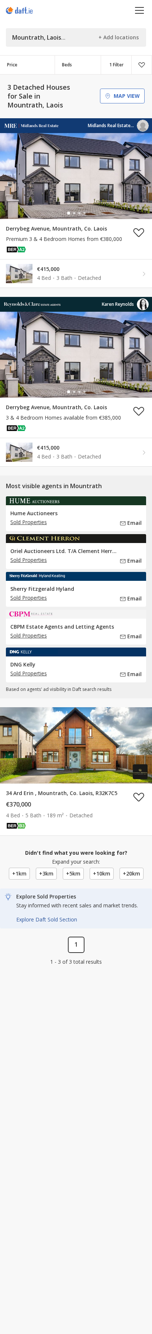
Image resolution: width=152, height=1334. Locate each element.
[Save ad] (138, 232)
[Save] (142, 65)
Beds (67, 65)
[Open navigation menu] (139, 10)
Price (12, 65)
